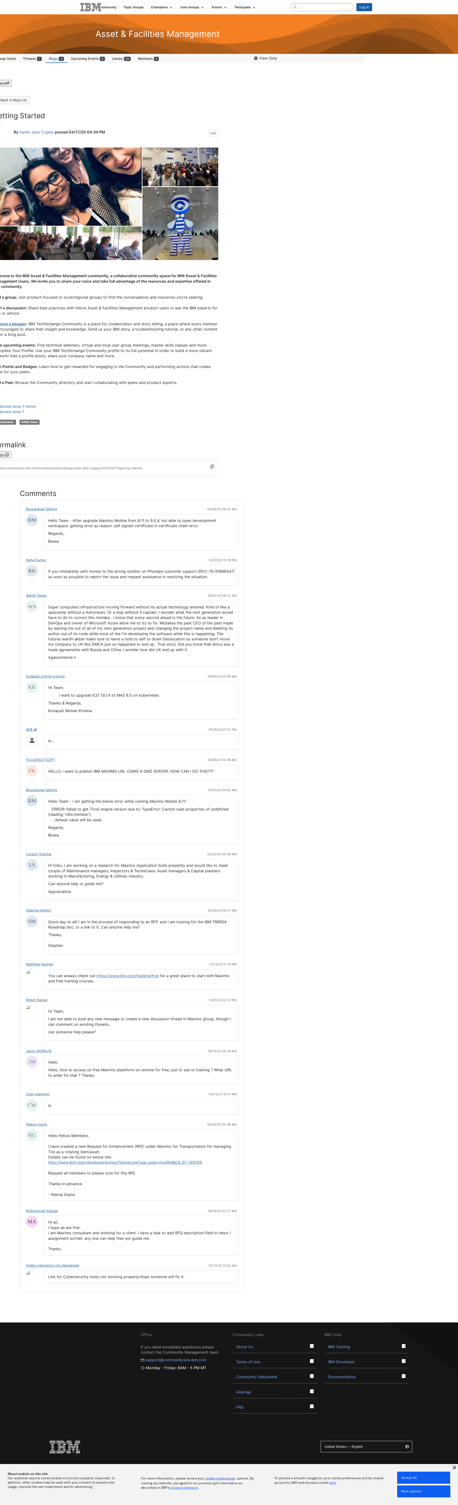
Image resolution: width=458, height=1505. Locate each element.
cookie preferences (220, 1478)
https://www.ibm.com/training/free (128, 975)
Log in (364, 7)
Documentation (342, 1376)
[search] (295, 7)
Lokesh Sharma (38, 854)
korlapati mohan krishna (45, 676)
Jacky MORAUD (39, 1051)
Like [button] (213, 133)
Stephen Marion (38, 910)
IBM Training (339, 1346)
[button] (162, 7)
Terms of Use (248, 1361)
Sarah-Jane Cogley (36, 132)
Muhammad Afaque (42, 1211)
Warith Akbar (36, 595)
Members (147, 58)
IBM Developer (341, 1361)
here (332, 1482)
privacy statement (184, 1487)
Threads (31, 58)
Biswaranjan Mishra (41, 509)
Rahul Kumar (36, 560)
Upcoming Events (87, 58)
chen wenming (37, 1094)
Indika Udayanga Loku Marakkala (52, 1265)
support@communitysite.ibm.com (176, 1359)
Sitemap (243, 1392)
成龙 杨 (31, 729)
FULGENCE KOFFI (40, 760)
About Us (244, 1346)
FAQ (239, 1407)
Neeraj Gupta (36, 1124)
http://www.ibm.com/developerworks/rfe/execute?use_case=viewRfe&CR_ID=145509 (125, 1162)
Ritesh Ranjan (36, 1000)
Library (120, 58)
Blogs (55, 58)
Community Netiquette (256, 1376)
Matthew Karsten (39, 964)
